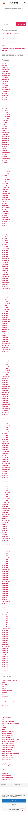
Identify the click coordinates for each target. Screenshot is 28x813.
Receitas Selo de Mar (7, 735)
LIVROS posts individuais (8, 721)
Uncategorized (5, 763)
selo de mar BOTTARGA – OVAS (10, 739)
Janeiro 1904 (5, 563)
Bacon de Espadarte (7, 690)
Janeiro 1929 (5, 485)
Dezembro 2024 (6, 89)
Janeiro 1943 (5, 435)
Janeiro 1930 (5, 483)
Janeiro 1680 (5, 666)
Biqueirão (4, 692)
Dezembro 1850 (6, 628)
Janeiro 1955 (5, 394)
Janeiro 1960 (5, 374)
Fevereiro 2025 (5, 87)
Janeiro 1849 (5, 630)
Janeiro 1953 (5, 400)
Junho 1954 (5, 396)
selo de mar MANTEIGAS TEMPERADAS (12, 753)
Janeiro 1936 (5, 459)
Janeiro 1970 (5, 335)
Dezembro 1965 (6, 349)
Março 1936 (5, 457)
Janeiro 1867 (5, 617)
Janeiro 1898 (5, 575)
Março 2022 (5, 111)
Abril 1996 (4, 238)
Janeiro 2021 (5, 134)
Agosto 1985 (5, 284)
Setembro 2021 (5, 118)
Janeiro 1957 (5, 384)
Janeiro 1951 (5, 406)
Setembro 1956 (5, 388)
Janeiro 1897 (5, 577)
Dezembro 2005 (6, 199)
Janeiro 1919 (5, 518)
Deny (14, 805)
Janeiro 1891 (5, 587)
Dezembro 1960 (6, 370)
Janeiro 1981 (5, 302)
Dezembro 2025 (6, 73)
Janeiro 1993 (5, 252)
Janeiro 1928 (5, 487)
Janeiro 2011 (5, 178)
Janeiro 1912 (5, 540)
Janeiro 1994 (5, 250)
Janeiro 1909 (5, 554)
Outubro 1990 (5, 262)
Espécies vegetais (6, 711)
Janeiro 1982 (5, 298)
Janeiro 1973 (5, 327)
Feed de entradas (6, 775)
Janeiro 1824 (5, 638)
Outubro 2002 (5, 213)
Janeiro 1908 (5, 556)
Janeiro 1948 (5, 420)
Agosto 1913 (5, 530)
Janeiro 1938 (5, 449)
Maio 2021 (4, 126)
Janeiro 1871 (5, 609)
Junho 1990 (5, 264)
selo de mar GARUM (7, 749)
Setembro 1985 (5, 282)
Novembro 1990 (6, 260)
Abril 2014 (4, 168)
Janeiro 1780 (5, 650)
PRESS (3, 729)
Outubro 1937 (5, 451)
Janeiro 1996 (5, 242)
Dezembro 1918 (6, 520)
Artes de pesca (5, 684)
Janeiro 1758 (5, 652)
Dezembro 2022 (6, 103)
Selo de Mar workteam (7, 757)
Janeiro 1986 (5, 280)
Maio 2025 (4, 83)
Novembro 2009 (6, 187)
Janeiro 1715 (5, 658)
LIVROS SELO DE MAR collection (10, 723)
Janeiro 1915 (5, 526)
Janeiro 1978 (5, 313)
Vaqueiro (4, 45)
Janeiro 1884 (5, 595)
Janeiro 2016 (5, 164)
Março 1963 (5, 359)
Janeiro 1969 (5, 337)
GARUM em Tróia (6, 717)
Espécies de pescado (7, 709)
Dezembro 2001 (6, 219)
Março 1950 (5, 410)
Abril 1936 (4, 455)
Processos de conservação (9, 731)
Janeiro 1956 (5, 390)
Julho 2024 (4, 93)
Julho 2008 (4, 191)
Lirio (3, 719)
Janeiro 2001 (5, 223)
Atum (3, 686)
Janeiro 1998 (5, 231)
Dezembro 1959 (6, 376)
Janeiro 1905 (5, 561)
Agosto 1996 (5, 235)
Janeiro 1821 (5, 640)
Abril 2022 (4, 109)
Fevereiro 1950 (5, 412)
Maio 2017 (4, 156)
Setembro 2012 (5, 174)
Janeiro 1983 (5, 296)
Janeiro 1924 (5, 496)
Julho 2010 (4, 181)
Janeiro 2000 (5, 225)
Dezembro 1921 (6, 508)
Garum (3, 715)
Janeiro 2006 (5, 197)
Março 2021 (5, 130)
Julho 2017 (4, 154)
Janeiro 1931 (5, 479)
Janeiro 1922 (5, 506)
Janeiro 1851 (5, 626)
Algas (3, 682)
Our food (4, 727)
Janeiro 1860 (5, 619)
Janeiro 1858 (5, 620)
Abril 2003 (4, 209)
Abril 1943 (4, 433)
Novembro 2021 (6, 116)
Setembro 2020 (5, 140)
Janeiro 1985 (5, 286)
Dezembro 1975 (6, 319)
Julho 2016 (4, 160)
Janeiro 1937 (5, 453)
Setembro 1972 (5, 329)
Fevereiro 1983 (5, 294)
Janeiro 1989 (5, 270)
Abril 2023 (4, 99)
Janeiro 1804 (5, 644)
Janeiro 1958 (5, 382)
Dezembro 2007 (6, 193)
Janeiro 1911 (5, 542)
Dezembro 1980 (6, 304)
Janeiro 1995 (5, 246)
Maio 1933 (4, 471)
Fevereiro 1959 (5, 378)
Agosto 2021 (5, 120)
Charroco (4, 698)
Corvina (4, 704)
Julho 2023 (4, 97)
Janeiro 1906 (5, 559)
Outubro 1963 (5, 357)
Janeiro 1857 (5, 622)
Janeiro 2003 (5, 211)
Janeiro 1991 (5, 256)
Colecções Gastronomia (8, 702)
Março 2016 (5, 162)
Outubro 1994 (5, 248)
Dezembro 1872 (6, 605)
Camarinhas (5, 696)
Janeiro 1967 (5, 341)
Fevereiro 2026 (5, 69)
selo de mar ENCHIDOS (8, 745)
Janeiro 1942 (5, 437)
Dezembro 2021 (6, 115)
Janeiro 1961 (5, 368)
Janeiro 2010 (5, 185)
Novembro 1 (5, 670)
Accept (14, 800)
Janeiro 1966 (5, 347)
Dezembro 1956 (6, 386)
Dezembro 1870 (6, 611)
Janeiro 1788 (5, 648)
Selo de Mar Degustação (8, 743)
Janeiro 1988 (5, 274)
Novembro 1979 (6, 309)
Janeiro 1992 (5, 254)
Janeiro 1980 (5, 307)
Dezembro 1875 (6, 601)
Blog (3, 694)
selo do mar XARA (6, 759)
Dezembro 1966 (6, 343)
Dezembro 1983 (6, 292)
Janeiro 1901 (5, 567)
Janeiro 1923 (5, 500)
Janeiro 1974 (5, 325)
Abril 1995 (4, 244)
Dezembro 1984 (6, 288)
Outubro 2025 (5, 77)
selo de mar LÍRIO (6, 751)
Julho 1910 (4, 548)
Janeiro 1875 (5, 603)
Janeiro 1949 (5, 418)
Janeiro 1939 (5, 447)
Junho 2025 (5, 81)
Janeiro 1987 (5, 278)
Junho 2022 (5, 107)
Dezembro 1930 (6, 481)
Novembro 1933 (6, 469)
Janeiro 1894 (5, 585)
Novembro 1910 (6, 546)
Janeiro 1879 (5, 597)
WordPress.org (6, 779)
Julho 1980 (4, 305)
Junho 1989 (5, 268)
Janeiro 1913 (5, 536)
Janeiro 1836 (5, 636)
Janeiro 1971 (5, 331)
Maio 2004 (4, 201)
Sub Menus (5, 761)
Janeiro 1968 (5, 339)
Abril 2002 (4, 215)
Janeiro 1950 (5, 414)
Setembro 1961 (5, 367)
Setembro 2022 (5, 105)
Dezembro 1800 (6, 646)
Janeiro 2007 (5, 195)
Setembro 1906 (5, 557)
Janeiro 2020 (5, 142)
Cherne (3, 700)
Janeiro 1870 (5, 613)
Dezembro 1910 (6, 544)
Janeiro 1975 (5, 323)
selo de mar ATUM (6, 737)
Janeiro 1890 (5, 589)
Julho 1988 (4, 272)
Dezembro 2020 (6, 136)
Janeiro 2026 (5, 71)
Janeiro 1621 (5, 668)
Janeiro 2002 (5, 217)
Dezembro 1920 (6, 514)
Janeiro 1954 (5, 398)
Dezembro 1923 (6, 498)
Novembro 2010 (6, 179)
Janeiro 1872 (5, 607)
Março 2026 (5, 67)
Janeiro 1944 (5, 430)
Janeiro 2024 (5, 95)
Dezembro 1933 (6, 467)
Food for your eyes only (8, 713)
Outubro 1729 (5, 654)
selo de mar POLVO (7, 755)
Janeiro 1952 (5, 402)
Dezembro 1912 (6, 538)
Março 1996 (5, 241)
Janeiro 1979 (5, 311)
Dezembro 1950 (6, 408)
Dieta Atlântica (5, 706)
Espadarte (4, 708)
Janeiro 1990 (5, 266)
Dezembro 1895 (6, 581)
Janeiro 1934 (5, 465)
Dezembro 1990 (6, 258)
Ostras (3, 725)
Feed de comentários (7, 777)
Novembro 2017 (6, 152)
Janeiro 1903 (5, 565)
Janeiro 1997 (5, 233)
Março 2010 (5, 183)
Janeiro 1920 (5, 516)
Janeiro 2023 (5, 101)
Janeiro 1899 (5, 573)
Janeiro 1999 (5, 229)
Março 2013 (5, 170)
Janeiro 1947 (5, 424)
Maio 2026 (4, 63)
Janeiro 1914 (5, 528)
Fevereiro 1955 (5, 392)
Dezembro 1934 (6, 463)
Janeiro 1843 (5, 632)
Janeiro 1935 (5, 461)
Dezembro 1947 (6, 422)
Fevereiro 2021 (5, 132)
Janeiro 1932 (5, 477)
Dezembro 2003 (6, 207)
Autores (4, 688)
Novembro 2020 (6, 138)
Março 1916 (5, 522)
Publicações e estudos (7, 733)
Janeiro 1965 (5, 351)
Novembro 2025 (6, 75)
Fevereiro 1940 (5, 443)
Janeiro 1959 (5, 380)
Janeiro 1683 (5, 664)
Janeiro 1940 (5, 445)
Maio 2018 (4, 148)
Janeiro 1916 (5, 524)
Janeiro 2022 (5, 112)
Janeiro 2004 (5, 205)
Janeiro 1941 (5, 439)
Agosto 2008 (5, 189)
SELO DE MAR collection (8, 741)
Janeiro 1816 (5, 642)
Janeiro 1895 (5, 583)
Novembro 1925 (6, 493)
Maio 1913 (4, 534)
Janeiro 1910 (5, 550)
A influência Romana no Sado (9, 680)
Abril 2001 (4, 221)
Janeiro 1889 (5, 591)
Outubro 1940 (5, 441)
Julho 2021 (4, 122)
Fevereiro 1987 (5, 276)
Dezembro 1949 (6, 416)
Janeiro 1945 (5, 428)
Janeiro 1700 (5, 660)
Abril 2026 (4, 65)
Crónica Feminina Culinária (9, 42)
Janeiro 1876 (5, 599)
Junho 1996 (5, 237)
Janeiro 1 (4, 672)
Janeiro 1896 (5, 579)
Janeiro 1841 (5, 634)
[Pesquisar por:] (8, 24)
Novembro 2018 (6, 144)
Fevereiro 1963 (5, 361)
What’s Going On (6, 765)
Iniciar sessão (5, 773)
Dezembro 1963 (6, 355)
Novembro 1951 (6, 404)
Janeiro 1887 (5, 593)
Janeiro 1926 (5, 491)
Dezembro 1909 (6, 552)
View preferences (14, 809)
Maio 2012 (4, 175)
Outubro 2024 (5, 91)
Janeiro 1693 (5, 662)
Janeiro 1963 (5, 363)
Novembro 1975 (6, 321)
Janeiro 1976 (5, 317)
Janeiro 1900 (5, 571)
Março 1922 (5, 504)
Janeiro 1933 (5, 475)
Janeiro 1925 (5, 494)
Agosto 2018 (5, 146)
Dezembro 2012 (6, 172)
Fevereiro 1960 (5, 372)
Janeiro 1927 (5, 489)
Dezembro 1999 (6, 227)
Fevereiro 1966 (5, 345)
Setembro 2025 (5, 79)
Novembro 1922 (6, 502)
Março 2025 (5, 85)
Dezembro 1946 (6, 426)
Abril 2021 (4, 128)
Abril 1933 (4, 473)
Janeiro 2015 (5, 166)
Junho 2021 (5, 124)
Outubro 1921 (5, 510)
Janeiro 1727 (5, 656)
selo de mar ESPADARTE (8, 747)
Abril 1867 (4, 615)
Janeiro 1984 (5, 290)
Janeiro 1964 (5, 353)
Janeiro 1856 (5, 624)
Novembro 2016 (6, 158)
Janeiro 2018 (5, 150)
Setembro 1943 (5, 431)
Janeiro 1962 (5, 365)
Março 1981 (5, 300)
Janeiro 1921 (5, 512)
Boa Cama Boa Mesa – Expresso (10, 33)
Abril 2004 (4, 203)
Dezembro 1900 (6, 569)
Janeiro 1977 (5, 315)
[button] (25, 789)
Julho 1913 (4, 532)
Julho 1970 (4, 333)
